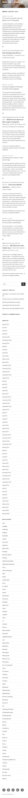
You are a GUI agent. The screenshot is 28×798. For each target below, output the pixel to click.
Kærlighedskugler (7, 636)
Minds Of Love (6, 659)
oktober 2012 (6, 479)
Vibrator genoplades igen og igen (11, 302)
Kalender (4, 624)
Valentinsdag (5, 756)
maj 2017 (4, 330)
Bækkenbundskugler (7, 561)
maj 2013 (4, 457)
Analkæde (5, 529)
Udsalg (4, 750)
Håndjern (4, 611)
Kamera (4, 627)
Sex (3, 706)
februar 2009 (5, 513)
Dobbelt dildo (5, 580)
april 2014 (5, 422)
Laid (3, 640)
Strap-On (4, 737)
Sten (3, 734)
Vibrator (4, 766)
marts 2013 (5, 463)
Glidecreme (5, 605)
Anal (3, 523)
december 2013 (6, 435)
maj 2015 (4, 387)
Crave (3, 567)
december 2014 (6, 397)
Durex (4, 583)
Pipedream (5, 677)
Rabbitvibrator (6, 693)
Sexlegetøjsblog (12, 2)
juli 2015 (4, 381)
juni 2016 (4, 349)
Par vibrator (5, 671)
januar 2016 (5, 362)
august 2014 (5, 409)
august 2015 (5, 378)
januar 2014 (5, 431)
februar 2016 (5, 359)
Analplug (4, 532)
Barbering (5, 545)
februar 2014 (5, 428)
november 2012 (6, 475)
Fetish (4, 589)
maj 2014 (4, 419)
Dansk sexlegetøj (7, 570)
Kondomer (5, 633)
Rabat (4, 684)
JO (3, 621)
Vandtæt (4, 763)
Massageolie (5, 655)
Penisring (4, 674)
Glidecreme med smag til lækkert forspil (12, 308)
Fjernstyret (5, 599)
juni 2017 (4, 327)
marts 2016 (5, 356)
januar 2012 (5, 507)
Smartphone (5, 728)
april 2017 (5, 334)
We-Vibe (4, 772)
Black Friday (5, 548)
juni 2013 (4, 453)
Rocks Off (5, 703)
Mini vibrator (5, 662)
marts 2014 (5, 425)
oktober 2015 (6, 371)
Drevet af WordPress (7, 794)
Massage (4, 649)
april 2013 (5, 460)
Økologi (4, 778)
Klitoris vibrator (6, 630)
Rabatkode (5, 687)
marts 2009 (5, 510)
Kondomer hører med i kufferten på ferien (13, 299)
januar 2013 (5, 469)
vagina (4, 753)
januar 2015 (5, 393)
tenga (4, 744)
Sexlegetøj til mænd (7, 712)
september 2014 (6, 406)
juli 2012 (4, 488)
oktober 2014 (6, 403)
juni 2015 (4, 384)
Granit (4, 608)
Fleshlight (5, 602)
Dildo (3, 573)
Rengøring (5, 700)
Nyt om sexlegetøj (7, 665)
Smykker (4, 731)
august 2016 (5, 343)
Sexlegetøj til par (6, 715)
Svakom (4, 740)
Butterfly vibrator (7, 554)
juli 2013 (4, 450)
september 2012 (6, 482)
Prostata (4, 681)
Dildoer (4, 577)
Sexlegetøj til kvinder (7, 709)
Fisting (4, 592)
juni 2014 (4, 416)
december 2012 (6, 472)
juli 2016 (4, 346)
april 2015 (5, 390)
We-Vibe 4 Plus (6, 775)
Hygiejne (4, 614)
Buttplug (4, 558)
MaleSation (5, 646)
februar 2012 (5, 504)
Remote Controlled (7, 696)
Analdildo (4, 526)
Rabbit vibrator (6, 690)
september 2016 (6, 340)
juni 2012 (4, 491)
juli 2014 (4, 412)
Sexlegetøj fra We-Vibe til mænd (11, 305)
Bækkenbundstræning (8, 564)
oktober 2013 (6, 441)
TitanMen (4, 747)
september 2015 (6, 375)
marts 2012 (5, 501)
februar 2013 (5, 466)
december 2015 (6, 365)
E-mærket (5, 586)
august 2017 (5, 324)
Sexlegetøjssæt (6, 718)
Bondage (4, 551)
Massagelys (5, 652)
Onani (3, 668)
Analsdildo (5, 536)
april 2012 (5, 498)
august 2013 (5, 447)
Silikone (4, 725)
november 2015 (6, 368)
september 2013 (6, 444)
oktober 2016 (6, 337)
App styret (5, 542)
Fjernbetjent (5, 595)
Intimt (4, 617)
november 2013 (6, 438)
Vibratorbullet (6, 769)
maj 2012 (4, 494)
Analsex (4, 539)
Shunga (4, 722)
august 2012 (5, 485)
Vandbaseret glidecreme (9, 759)
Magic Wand (5, 643)
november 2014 (6, 400)
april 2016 (5, 353)
